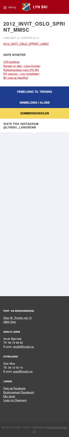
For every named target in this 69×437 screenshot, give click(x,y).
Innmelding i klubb (35, 102)
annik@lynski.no (23, 346)
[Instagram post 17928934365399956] (34, 195)
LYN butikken (11, 62)
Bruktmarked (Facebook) (18, 392)
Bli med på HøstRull (15, 78)
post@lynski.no (22, 371)
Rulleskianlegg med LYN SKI (21, 70)
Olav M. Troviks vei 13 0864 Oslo (17, 320)
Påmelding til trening (34, 92)
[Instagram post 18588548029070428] (34, 158)
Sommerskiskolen (34, 113)
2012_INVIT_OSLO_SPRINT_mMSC (26, 44)
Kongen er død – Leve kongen (21, 66)
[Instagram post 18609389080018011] (34, 268)
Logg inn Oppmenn (15, 400)
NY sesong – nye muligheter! (21, 74)
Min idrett (9, 396)
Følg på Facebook (14, 388)
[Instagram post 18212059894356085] (34, 231)
